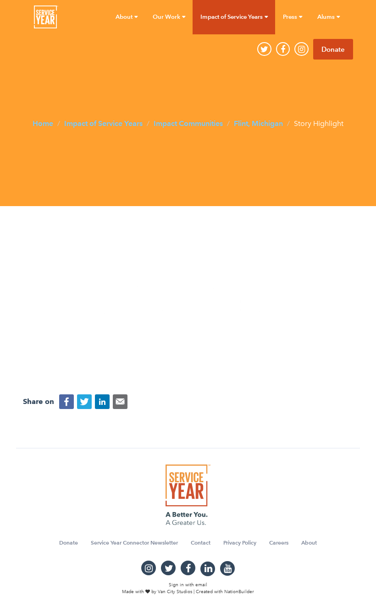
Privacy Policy (239, 542)
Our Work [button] (167, 16)
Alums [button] (326, 16)
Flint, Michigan (258, 123)
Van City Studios (175, 592)
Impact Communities (188, 123)
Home (43, 123)
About (309, 542)
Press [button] (291, 16)
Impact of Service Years (103, 123)
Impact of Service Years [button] (232, 16)
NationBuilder (239, 592)
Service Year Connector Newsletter (134, 542)
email (201, 585)
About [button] (125, 16)
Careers (278, 542)
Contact (200, 542)
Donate (333, 49)
